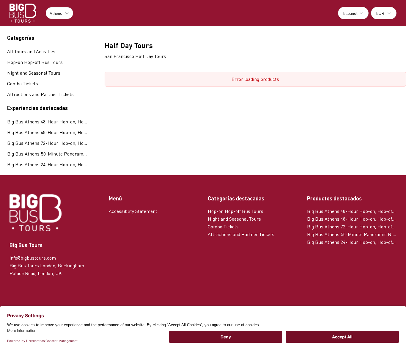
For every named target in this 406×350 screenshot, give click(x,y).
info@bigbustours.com (33, 258)
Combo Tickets (223, 226)
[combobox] (353, 13)
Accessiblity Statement (133, 211)
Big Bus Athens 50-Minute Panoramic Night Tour (47, 153)
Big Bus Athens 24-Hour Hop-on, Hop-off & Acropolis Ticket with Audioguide (47, 164)
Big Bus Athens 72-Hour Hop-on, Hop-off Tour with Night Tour (47, 143)
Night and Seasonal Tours (234, 219)
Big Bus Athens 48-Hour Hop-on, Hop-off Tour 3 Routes (47, 132)
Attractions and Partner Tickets (241, 234)
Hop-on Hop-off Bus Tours (235, 211)
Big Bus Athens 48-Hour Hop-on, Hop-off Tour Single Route (47, 121)
